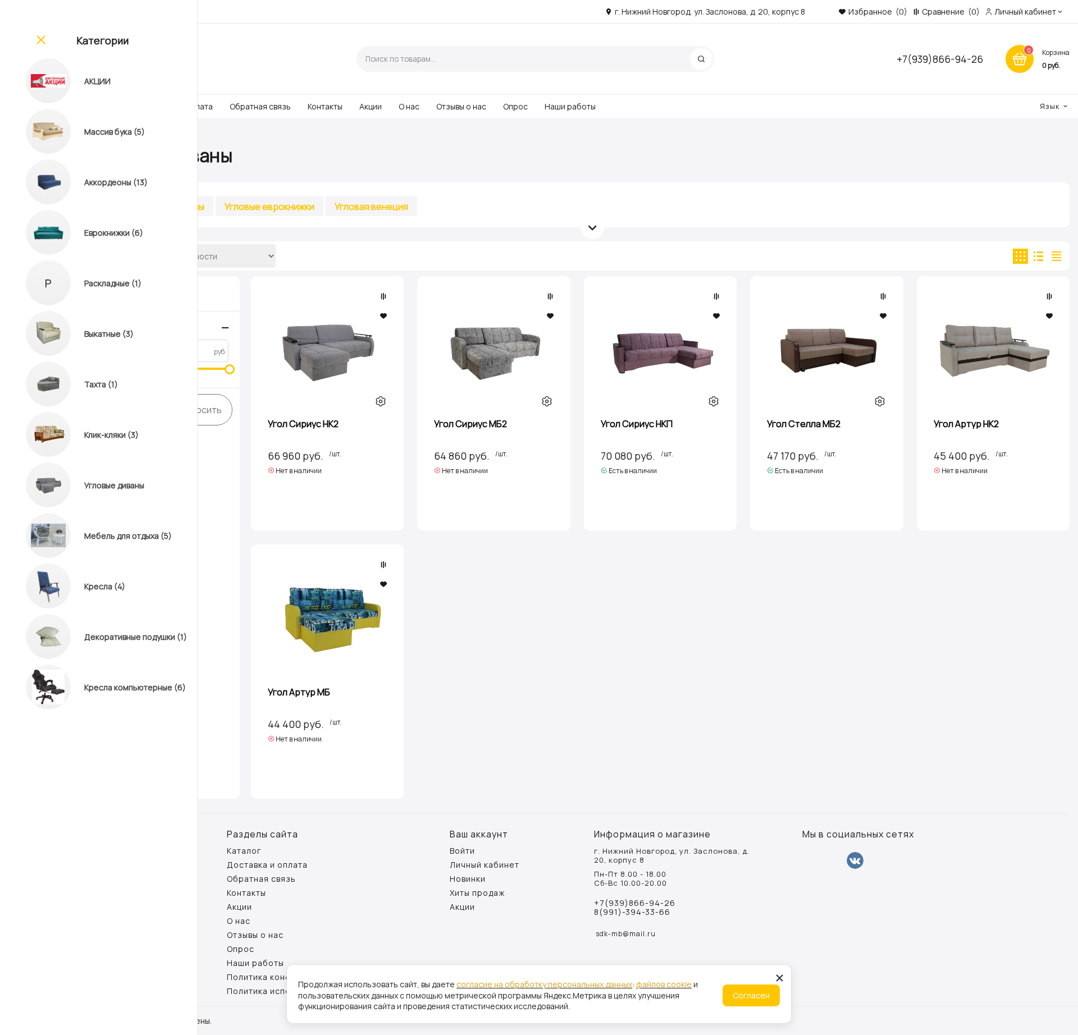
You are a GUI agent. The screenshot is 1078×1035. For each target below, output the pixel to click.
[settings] (380, 401)
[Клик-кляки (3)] (38, 434)
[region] (98, 517)
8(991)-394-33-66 (632, 912)
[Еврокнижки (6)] (38, 232)
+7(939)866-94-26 (940, 59)
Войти (462, 850)
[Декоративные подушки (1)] (38, 636)
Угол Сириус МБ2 (470, 424)
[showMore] (592, 227)
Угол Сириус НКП (637, 424)
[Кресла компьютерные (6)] (38, 687)
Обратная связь (260, 106)
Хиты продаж (477, 893)
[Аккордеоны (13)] (38, 181)
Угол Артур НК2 (966, 424)
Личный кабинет (484, 864)
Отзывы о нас (461, 106)
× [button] (779, 977)
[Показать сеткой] (1020, 256)
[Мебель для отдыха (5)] (38, 535)
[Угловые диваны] (38, 484)
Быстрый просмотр (328, 350)
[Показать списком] (1038, 256)
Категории (102, 40)
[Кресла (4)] (38, 586)
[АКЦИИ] (38, 80)
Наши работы (570, 106)
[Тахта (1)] (38, 383)
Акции (370, 106)
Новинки (468, 878)
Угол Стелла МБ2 (804, 424)
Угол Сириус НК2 (303, 424)
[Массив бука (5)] (38, 131)
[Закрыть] (39, 40)
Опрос (515, 106)
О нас (409, 106)
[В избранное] (383, 316)
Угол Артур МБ (299, 692)
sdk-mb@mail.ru (626, 933)
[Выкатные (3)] (38, 333)
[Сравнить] (383, 296)
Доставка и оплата (267, 864)
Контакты (325, 106)
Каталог (244, 850)
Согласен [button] (751, 995)
